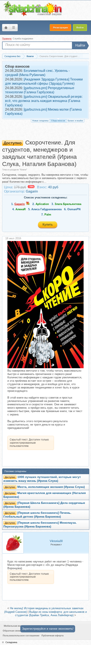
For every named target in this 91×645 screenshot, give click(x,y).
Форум (6, 27)
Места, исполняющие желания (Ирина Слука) (51, 486)
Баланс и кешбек (75, 121)
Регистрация (60, 27)
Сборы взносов (58, 121)
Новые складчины (40, 121)
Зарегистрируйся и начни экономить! (47, 628)
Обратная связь (12, 630)
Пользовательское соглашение (21, 635)
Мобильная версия (15, 626)
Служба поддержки (23, 38)
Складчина (11, 642)
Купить (48, 224)
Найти (80, 45)
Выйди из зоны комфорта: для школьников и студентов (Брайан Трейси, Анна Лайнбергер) (51, 613)
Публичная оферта (52, 635)
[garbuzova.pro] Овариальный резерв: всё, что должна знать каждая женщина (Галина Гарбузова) (44, 101)
